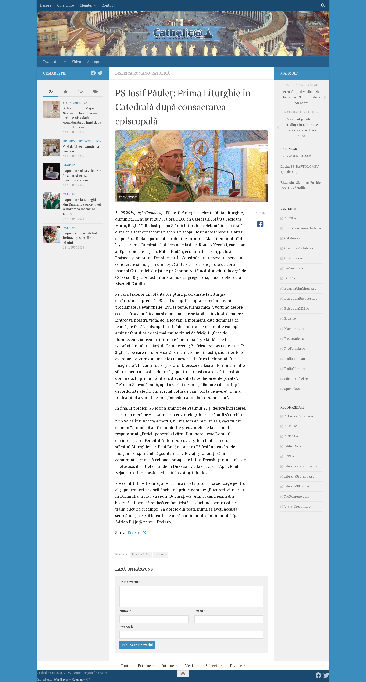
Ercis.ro (135, 532)
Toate (125, 665)
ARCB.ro (290, 218)
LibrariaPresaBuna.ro (300, 466)
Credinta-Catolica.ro (299, 248)
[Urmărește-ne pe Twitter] (100, 73)
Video (76, 61)
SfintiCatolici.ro (296, 378)
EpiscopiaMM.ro (296, 308)
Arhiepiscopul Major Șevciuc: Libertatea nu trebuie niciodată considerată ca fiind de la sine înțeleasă (82, 117)
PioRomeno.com (296, 496)
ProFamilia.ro (294, 348)
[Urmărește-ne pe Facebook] (93, 73)
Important (161, 554)
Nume (125, 611)
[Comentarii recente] (80, 92)
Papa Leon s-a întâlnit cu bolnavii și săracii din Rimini (82, 238)
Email (199, 611)
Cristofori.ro (293, 258)
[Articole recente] (50, 92)
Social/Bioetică (75, 103)
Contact (108, 5)
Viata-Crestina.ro (297, 506)
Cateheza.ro (293, 238)
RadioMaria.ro (295, 368)
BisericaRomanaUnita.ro (302, 228)
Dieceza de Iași (141, 554)
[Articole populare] (65, 92)
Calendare (65, 5)
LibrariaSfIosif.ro (297, 486)
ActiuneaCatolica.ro (299, 416)
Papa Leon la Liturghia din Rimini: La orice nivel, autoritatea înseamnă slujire (82, 206)
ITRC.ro (290, 456)
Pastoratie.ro (294, 338)
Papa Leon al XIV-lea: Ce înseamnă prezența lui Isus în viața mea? (82, 175)
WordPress (61, 679)
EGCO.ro (290, 278)
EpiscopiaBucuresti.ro (300, 298)
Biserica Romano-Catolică (142, 73)
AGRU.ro (290, 426)
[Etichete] (95, 92)
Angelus (69, 165)
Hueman (77, 679)
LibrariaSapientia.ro (299, 476)
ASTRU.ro (291, 436)
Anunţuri (94, 61)
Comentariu (129, 582)
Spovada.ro (292, 388)
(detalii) (291, 171)
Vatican (69, 194)
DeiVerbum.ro (294, 268)
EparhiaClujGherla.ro (300, 288)
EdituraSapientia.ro (298, 446)
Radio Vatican (294, 358)
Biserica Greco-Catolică (82, 141)
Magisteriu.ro (294, 328)
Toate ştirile (52, 61)
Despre (45, 5)
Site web (126, 627)
